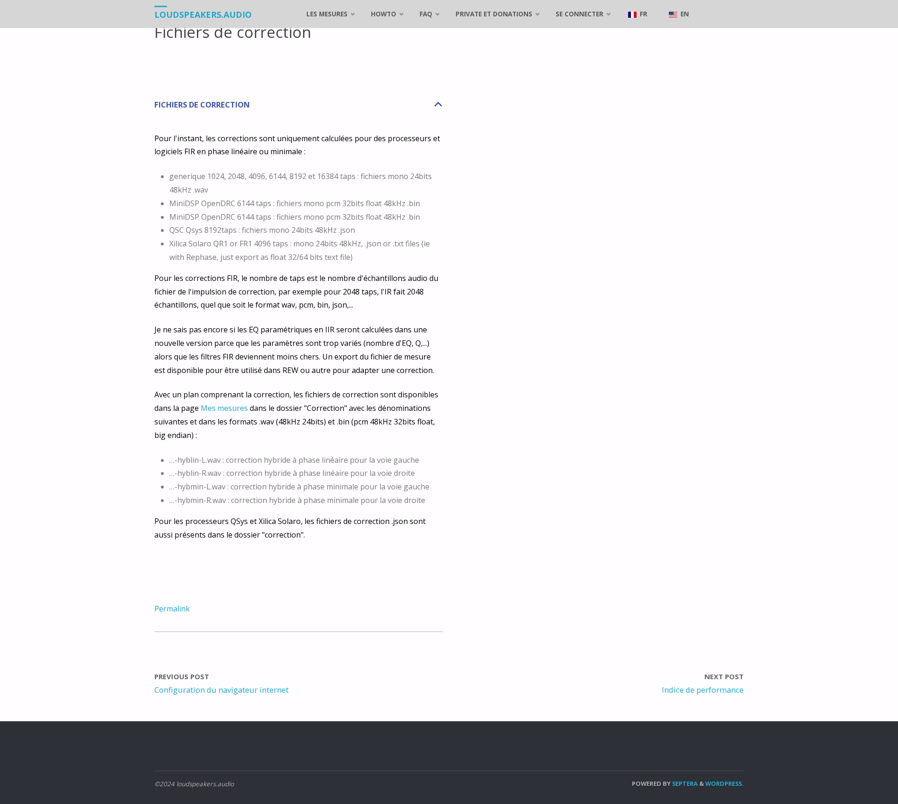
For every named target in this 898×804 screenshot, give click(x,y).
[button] (298, 104)
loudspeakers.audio (203, 14)
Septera (684, 783)
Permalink (172, 608)
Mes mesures (224, 408)
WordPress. (724, 783)
